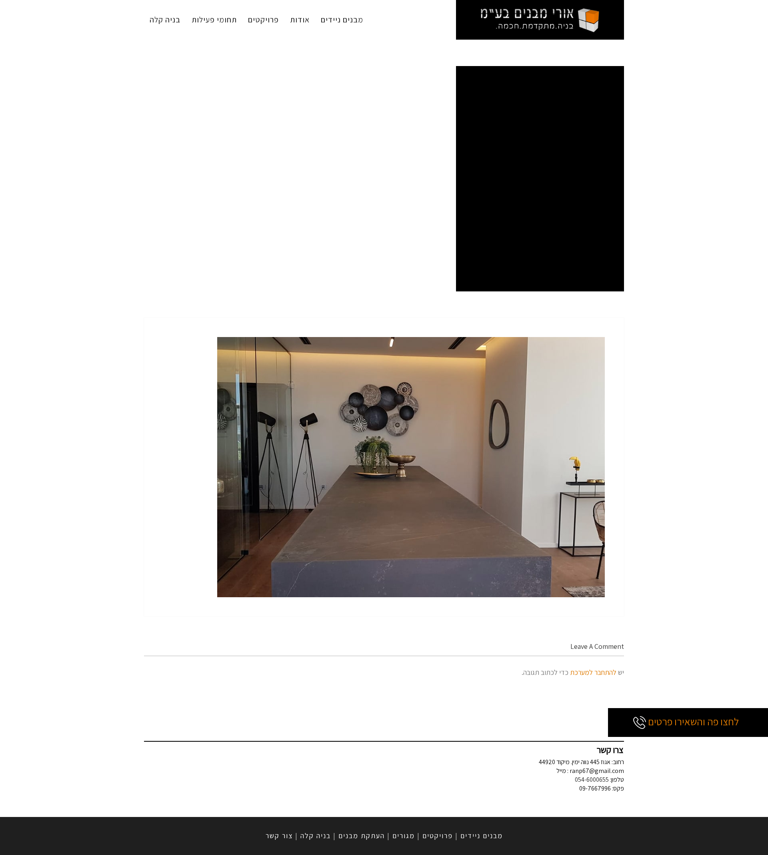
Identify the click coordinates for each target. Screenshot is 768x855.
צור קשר (279, 835)
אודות (300, 19)
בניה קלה (165, 19)
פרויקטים (263, 19)
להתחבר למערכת (593, 672)
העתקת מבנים (361, 835)
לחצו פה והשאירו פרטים (692, 721)
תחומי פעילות (214, 19)
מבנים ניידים (342, 19)
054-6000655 (592, 779)
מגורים (403, 835)
